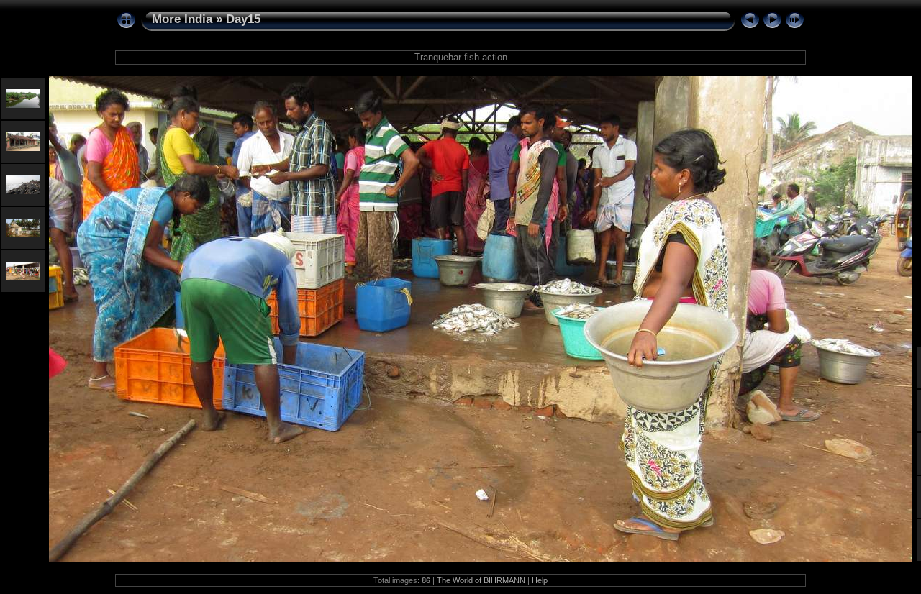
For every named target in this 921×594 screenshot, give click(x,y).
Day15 (243, 19)
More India (182, 19)
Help (540, 580)
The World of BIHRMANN (481, 580)
